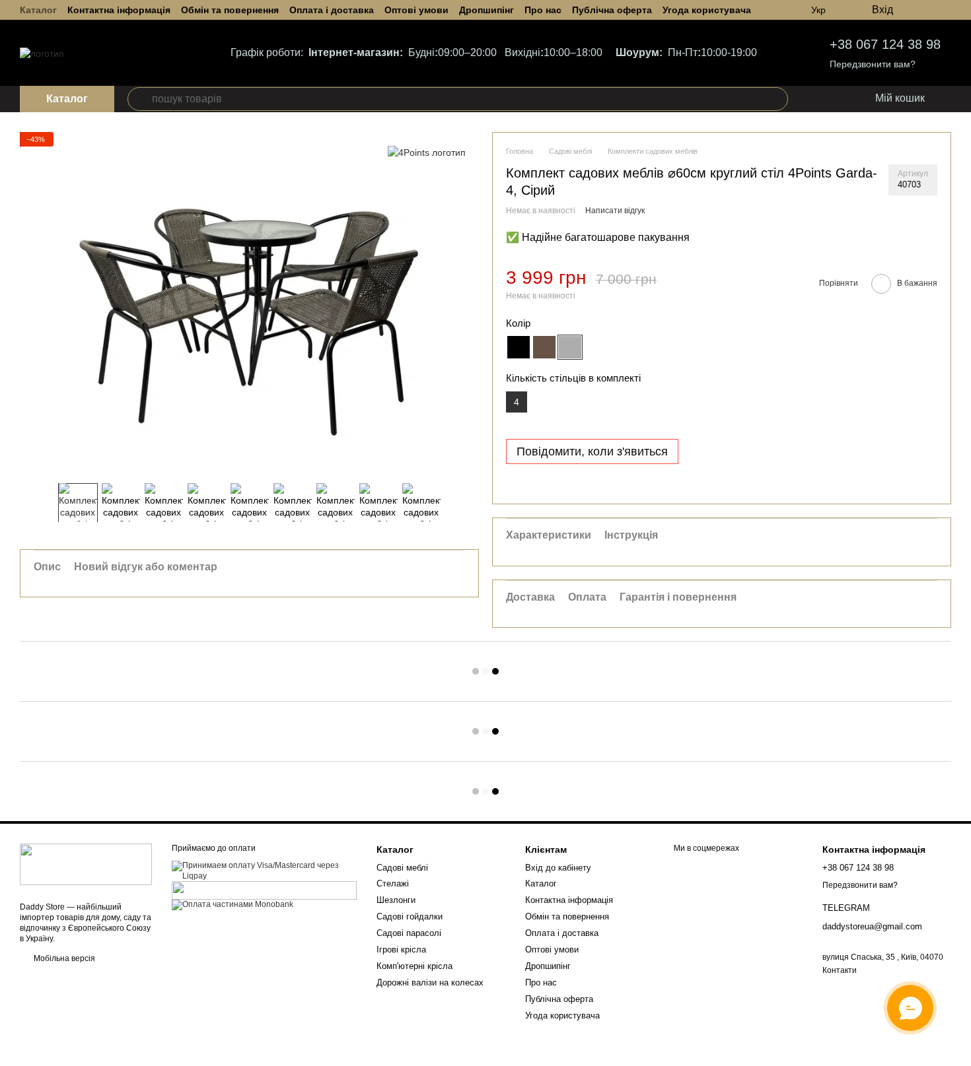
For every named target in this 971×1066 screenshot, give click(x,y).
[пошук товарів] (139, 99)
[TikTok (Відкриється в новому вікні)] (930, 10)
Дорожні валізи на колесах (430, 982)
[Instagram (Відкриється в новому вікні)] (914, 10)
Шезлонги (396, 900)
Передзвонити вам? (873, 64)
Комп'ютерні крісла (414, 966)
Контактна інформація (118, 10)
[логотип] (86, 864)
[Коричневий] (544, 347)
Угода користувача (707, 10)
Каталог (38, 10)
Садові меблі (402, 868)
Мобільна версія (63, 958)
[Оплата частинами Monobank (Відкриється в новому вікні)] (232, 904)
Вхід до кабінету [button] (558, 868)
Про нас (542, 10)
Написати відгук (615, 210)
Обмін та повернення (230, 10)
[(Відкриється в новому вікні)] (264, 889)
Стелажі (393, 883)
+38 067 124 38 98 (885, 44)
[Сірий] (570, 347)
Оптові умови (416, 10)
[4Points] (426, 151)
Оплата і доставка (331, 10)
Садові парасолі (409, 933)
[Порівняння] (837, 99)
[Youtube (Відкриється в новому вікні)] (946, 10)
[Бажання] (810, 99)
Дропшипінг (486, 10)
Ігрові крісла (401, 949)
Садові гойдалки (410, 916)
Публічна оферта (612, 10)
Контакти (839, 970)
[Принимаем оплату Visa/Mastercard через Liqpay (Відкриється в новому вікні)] (264, 870)
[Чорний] (518, 347)
